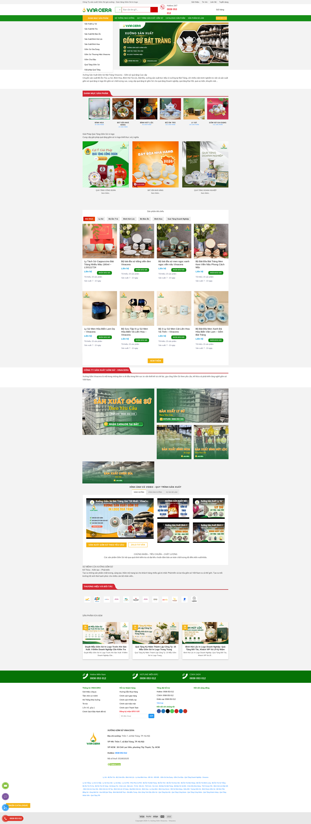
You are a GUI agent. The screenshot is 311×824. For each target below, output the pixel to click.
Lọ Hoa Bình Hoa (141, 777)
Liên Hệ (213, 2)
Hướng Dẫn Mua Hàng (129, 692)
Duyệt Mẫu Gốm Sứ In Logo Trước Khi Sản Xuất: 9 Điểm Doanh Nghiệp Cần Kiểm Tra (105, 648)
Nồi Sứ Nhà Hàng (176, 789)
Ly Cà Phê (125, 783)
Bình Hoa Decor (164, 789)
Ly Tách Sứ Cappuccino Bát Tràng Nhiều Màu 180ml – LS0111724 (99, 264)
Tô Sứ (136, 786)
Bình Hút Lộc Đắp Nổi (221, 786)
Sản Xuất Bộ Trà (90, 29)
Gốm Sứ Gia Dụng (91, 49)
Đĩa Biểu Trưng (132, 792)
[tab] (89, 219)
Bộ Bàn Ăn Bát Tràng (166, 786)
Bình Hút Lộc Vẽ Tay (106, 789)
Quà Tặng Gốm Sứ (92, 65)
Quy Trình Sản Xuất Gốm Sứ (150, 18)
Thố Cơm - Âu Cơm (151, 786)
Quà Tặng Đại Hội (164, 792)
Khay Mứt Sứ (94, 792)
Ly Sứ (105, 777)
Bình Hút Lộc (130, 777)
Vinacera (205, 777)
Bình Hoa (145, 789)
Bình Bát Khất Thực (119, 792)
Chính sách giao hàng (128, 696)
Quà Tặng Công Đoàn (179, 792)
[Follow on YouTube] (185, 711)
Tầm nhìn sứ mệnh (90, 696)
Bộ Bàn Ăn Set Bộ (180, 786)
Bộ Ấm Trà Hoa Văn (173, 783)
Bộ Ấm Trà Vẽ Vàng (101, 786)
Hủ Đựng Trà (113, 786)
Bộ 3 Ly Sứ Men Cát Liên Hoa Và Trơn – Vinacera (174, 330)
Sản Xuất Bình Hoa (92, 44)
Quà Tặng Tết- (95, 795)
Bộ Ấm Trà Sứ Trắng (218, 783)
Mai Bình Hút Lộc (135, 789)
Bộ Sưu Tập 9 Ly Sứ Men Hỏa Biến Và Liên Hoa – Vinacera (134, 332)
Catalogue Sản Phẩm (175, 18)
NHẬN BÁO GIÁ (104, 273)
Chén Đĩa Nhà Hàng (194, 786)
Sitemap (160, 703)
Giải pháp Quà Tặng (92, 70)
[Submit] (154, 9)
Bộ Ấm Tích (161, 783)
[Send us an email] (168, 711)
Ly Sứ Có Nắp (96, 783)
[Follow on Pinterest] (176, 711)
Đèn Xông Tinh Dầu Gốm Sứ (147, 792)
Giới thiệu (195, 2)
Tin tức (205, 2)
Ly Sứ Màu (117, 783)
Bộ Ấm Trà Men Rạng (188, 783)
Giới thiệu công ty (89, 692)
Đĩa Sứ (141, 786)
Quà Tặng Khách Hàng (210, 792)
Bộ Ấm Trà (111, 777)
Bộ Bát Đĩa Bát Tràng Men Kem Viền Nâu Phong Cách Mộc (210, 264)
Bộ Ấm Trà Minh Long (203, 783)
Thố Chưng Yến (207, 786)
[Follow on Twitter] (163, 711)
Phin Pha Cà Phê (136, 783)
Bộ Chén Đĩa (120, 777)
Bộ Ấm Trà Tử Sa (88, 786)
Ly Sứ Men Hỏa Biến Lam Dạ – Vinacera (99, 330)
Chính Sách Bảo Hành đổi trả (94, 712)
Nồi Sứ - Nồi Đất (153, 777)
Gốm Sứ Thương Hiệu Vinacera (97, 54)
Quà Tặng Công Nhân (194, 792)
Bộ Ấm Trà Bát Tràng (150, 783)
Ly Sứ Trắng (87, 783)
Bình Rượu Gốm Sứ (208, 789)
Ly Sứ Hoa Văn (108, 783)
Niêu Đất (186, 789)
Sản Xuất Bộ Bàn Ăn (92, 34)
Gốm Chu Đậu (90, 59)
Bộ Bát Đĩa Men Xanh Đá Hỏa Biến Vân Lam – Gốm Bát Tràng (209, 332)
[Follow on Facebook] (159, 711)
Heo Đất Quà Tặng (105, 792)
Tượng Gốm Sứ (196, 789)
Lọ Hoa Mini (154, 789)
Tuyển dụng (223, 2)
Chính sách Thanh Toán (129, 708)
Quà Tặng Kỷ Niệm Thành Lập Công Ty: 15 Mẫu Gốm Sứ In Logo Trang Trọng (155, 648)
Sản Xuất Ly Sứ (90, 24)
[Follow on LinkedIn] (181, 711)
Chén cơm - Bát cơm (126, 786)
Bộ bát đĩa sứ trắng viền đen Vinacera (136, 263)
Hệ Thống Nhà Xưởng (124, 18)
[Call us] (172, 711)
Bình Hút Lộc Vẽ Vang (121, 789)
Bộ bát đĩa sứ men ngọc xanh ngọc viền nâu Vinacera (173, 263)
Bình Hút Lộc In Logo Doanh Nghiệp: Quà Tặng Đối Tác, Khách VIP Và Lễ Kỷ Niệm (205, 648)
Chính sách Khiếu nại (128, 700)
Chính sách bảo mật (128, 704)
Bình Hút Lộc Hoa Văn (90, 789)
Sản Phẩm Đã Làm (196, 18)
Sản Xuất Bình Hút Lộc (93, 39)
